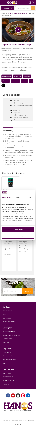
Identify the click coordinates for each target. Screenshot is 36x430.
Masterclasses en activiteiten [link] (12, 335)
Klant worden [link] (7, 373)
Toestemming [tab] (6, 197)
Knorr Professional (6, 76)
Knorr (31, 80)
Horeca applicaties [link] (9, 322)
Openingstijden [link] (7, 318)
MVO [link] (4, 363)
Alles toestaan (18, 229)
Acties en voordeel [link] (9, 331)
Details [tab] (18, 197)
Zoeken (28, 291)
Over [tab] (29, 197)
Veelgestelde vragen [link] (9, 360)
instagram (24, 80)
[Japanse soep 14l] (10, 182)
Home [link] (9, 13)
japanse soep (17, 76)
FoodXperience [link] (8, 339)
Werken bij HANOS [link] (8, 356)
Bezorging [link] (6, 314)
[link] (15, 2)
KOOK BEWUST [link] (7, 342)
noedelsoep (27, 76)
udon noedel (5, 80)
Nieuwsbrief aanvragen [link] (10, 380)
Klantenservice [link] (7, 311)
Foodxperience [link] (16, 13)
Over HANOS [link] (7, 352)
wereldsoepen (15, 80)
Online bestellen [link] (8, 377)
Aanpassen (17, 236)
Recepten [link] (24, 13)
